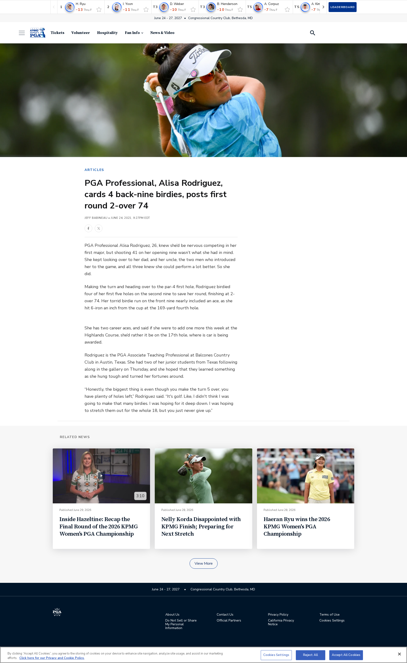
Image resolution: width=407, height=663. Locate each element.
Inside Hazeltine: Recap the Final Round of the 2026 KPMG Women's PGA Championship (98, 527)
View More (204, 563)
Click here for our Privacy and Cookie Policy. (51, 658)
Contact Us (225, 615)
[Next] (323, 7)
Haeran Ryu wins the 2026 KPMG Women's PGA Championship (297, 527)
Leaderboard (342, 7)
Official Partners (229, 620)
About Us (172, 615)
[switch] (99, 9)
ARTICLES (94, 170)
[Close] (399, 654)
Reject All (310, 655)
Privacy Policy (278, 615)
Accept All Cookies (346, 655)
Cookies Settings (276, 655)
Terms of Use (329, 615)
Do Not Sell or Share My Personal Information (181, 624)
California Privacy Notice (281, 622)
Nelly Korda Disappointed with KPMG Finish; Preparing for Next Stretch (201, 527)
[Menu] (24, 33)
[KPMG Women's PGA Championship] (37, 33)
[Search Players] (312, 33)
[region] (203, 655)
